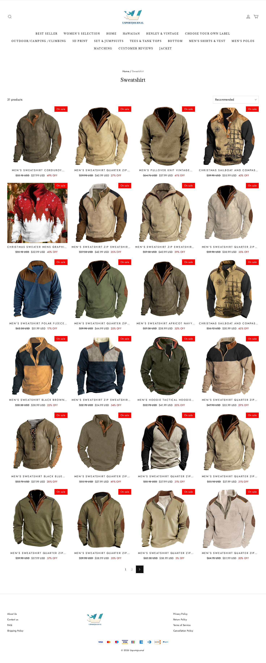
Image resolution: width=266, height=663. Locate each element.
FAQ (9, 625)
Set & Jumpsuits (109, 41)
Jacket (165, 48)
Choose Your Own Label (207, 33)
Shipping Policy (15, 630)
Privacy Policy (180, 614)
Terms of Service (182, 625)
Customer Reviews (136, 48)
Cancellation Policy (183, 630)
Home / (127, 71)
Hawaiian (131, 33)
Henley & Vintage (162, 33)
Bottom (175, 41)
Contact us (12, 619)
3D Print (80, 41)
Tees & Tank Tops (146, 41)
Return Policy (180, 619)
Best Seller (47, 33)
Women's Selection (82, 33)
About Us (12, 614)
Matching (103, 48)
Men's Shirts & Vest (207, 41)
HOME (111, 33)
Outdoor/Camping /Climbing (38, 41)
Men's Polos (243, 41)
